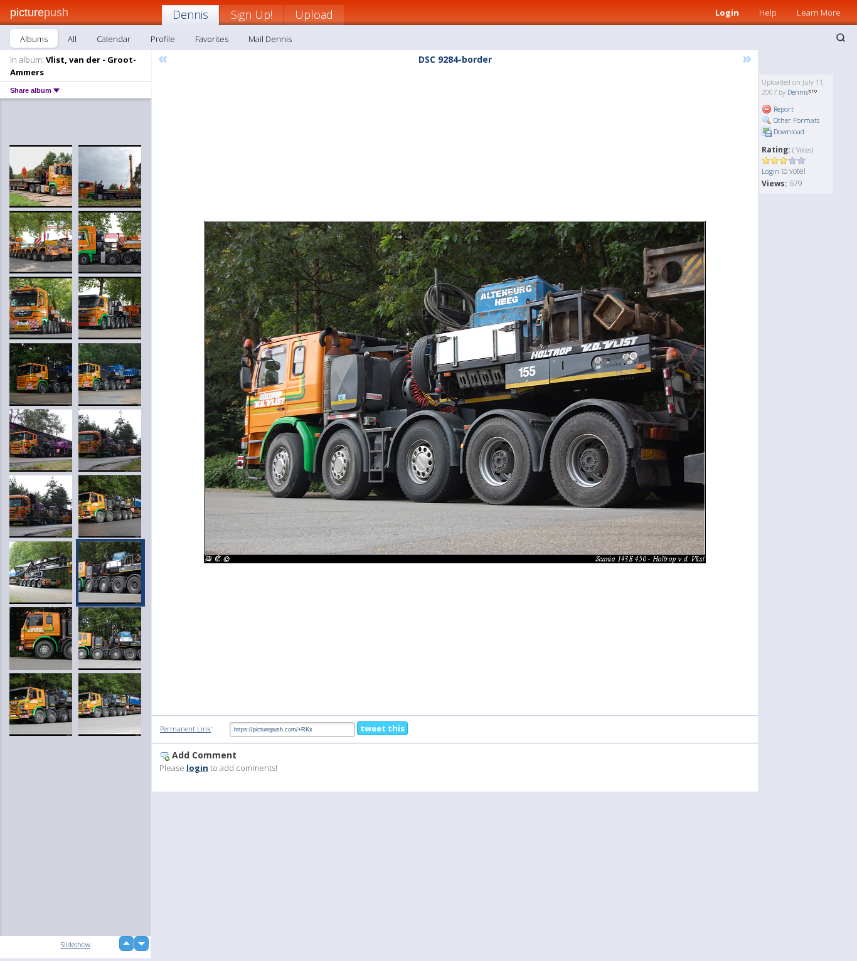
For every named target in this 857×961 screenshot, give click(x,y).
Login (727, 12)
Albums (34, 39)
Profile (163, 39)
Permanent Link (185, 728)
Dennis (190, 14)
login (197, 767)
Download (788, 131)
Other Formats (795, 120)
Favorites (211, 39)
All (72, 39)
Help (768, 12)
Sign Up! (251, 14)
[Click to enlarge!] (455, 392)
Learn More (819, 12)
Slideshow (75, 944)
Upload (314, 14)
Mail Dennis (270, 39)
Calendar (113, 39)
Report (783, 109)
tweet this (382, 728)
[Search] (841, 38)
